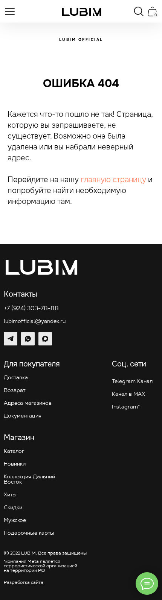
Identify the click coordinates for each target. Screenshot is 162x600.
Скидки (13, 508)
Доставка (16, 378)
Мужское (15, 520)
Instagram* (126, 407)
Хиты (10, 495)
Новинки (15, 464)
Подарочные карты (29, 533)
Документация (22, 416)
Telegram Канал (132, 381)
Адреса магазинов (28, 403)
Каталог (14, 451)
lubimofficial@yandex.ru (35, 321)
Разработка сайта (23, 582)
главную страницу (113, 179)
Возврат (14, 390)
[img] (81, 12)
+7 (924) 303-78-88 (31, 309)
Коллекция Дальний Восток (29, 479)
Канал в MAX (128, 394)
